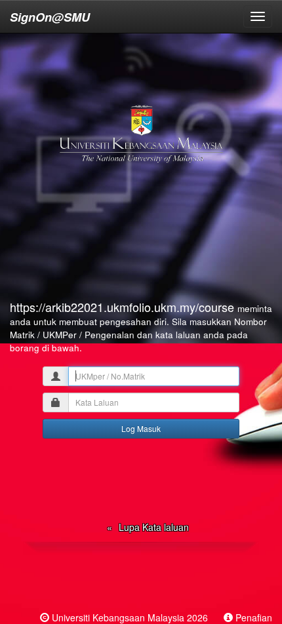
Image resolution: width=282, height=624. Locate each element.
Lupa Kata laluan (154, 527)
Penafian (253, 617)
